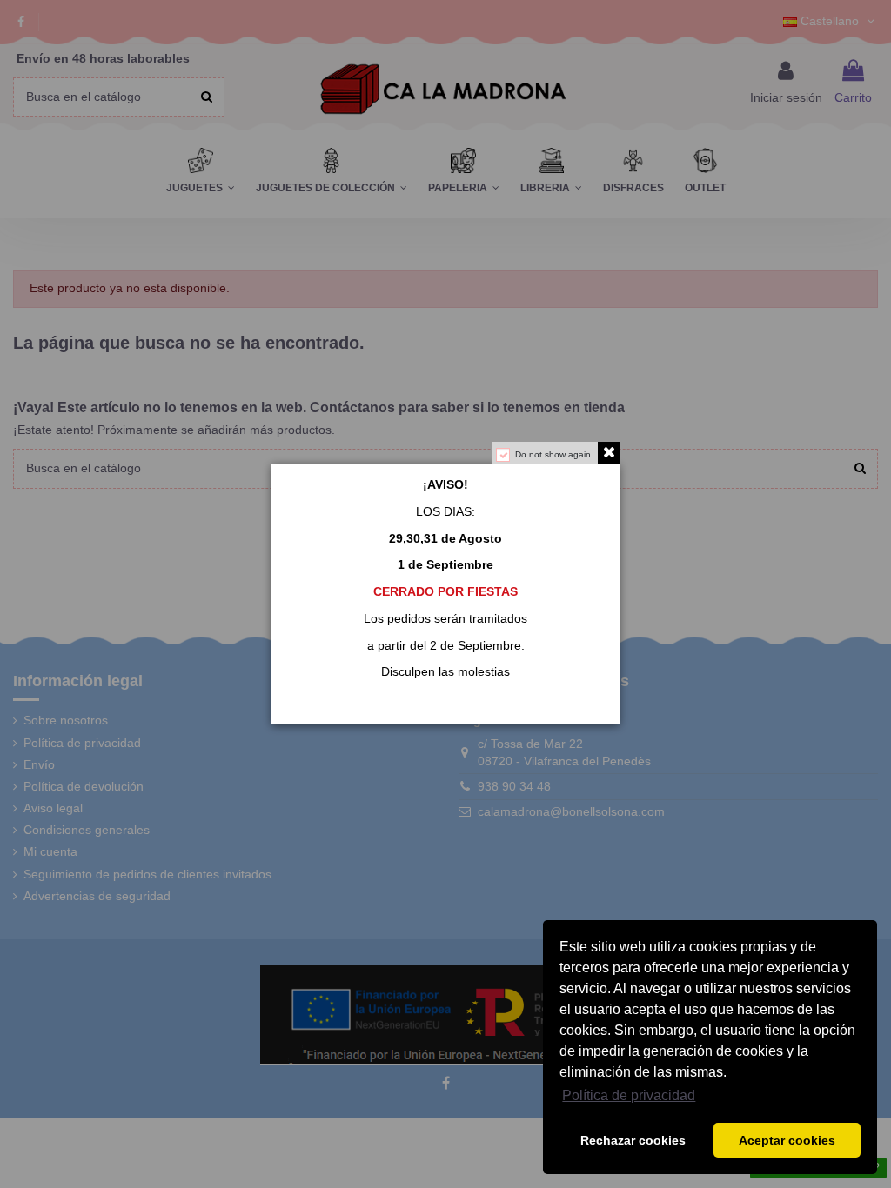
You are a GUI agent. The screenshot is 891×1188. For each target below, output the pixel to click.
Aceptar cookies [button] (787, 1140)
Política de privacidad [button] (628, 1095)
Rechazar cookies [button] (633, 1140)
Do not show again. (554, 454)
